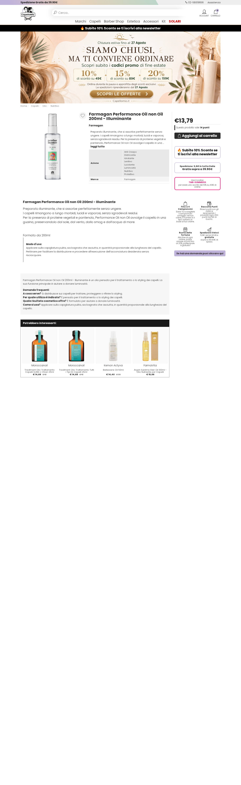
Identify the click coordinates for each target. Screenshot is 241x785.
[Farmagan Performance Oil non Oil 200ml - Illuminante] (52, 146)
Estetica (133, 21)
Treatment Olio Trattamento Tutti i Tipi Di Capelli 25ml (76, 371)
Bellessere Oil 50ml (113, 369)
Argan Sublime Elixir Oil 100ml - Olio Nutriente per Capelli (150, 371)
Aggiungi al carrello (199, 135)
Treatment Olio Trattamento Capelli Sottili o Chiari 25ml (40, 371)
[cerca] (55, 12)
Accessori (151, 21)
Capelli (95, 21)
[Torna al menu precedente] (21, 21)
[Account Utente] (204, 12)
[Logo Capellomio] (27, 13)
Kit (164, 21)
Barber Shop (114, 21)
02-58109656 (196, 2)
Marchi (80, 21)
